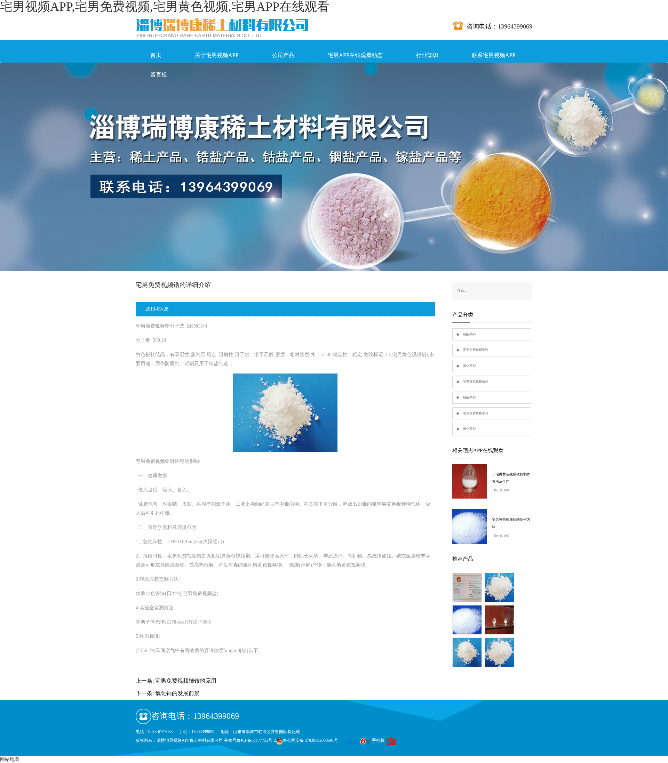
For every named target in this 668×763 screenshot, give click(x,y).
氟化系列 (469, 429)
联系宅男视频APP (494, 55)
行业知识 (427, 55)
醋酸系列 (469, 397)
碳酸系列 (469, 334)
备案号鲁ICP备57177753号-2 (250, 740)
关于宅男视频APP (217, 55)
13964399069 (515, 26)
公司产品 (283, 55)
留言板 (158, 75)
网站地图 (9, 759)
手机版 (378, 740)
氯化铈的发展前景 (177, 693)
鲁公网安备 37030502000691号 (310, 740)
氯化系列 (469, 366)
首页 (155, 55)
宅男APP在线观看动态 (355, 55)
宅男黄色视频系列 (475, 381)
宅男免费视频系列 (475, 350)
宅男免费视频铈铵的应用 (185, 681)
